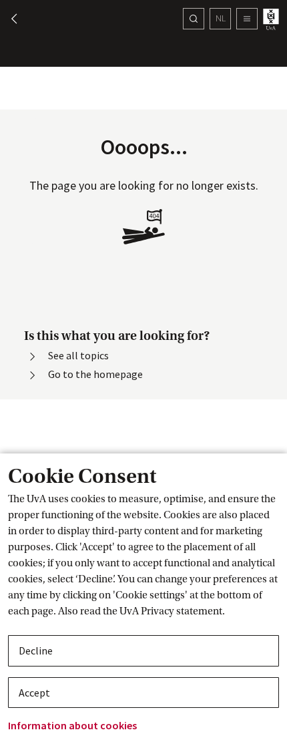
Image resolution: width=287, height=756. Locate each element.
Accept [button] (34, 692)
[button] (8, 18)
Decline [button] (36, 650)
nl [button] (221, 18)
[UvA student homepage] (272, 19)
